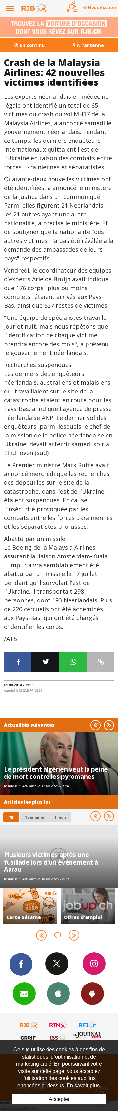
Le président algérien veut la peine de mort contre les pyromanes (56, 772)
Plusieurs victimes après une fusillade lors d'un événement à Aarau (51, 862)
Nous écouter (102, 7)
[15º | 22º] (72, 0)
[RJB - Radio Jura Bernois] (29, 1024)
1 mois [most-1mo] (60, 817)
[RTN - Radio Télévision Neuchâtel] (58, 1024)
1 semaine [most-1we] (34, 817)
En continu (31, 45)
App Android (92, 993)
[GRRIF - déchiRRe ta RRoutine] (29, 1037)
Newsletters (24, 993)
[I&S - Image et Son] (58, 1037)
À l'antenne (89, 45)
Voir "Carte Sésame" (30, 906)
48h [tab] (11, 817)
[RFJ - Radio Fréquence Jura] (87, 1024)
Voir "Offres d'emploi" (88, 906)
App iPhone (58, 993)
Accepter (59, 1099)
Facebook (21, 964)
